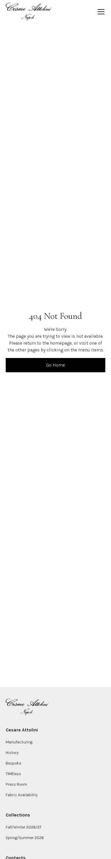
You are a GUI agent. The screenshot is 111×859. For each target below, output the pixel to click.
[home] (28, 11)
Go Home (55, 365)
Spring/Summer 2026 (25, 837)
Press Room (16, 784)
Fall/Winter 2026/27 (23, 827)
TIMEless (13, 773)
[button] (100, 12)
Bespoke (13, 763)
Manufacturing (19, 742)
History (12, 752)
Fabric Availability (22, 794)
